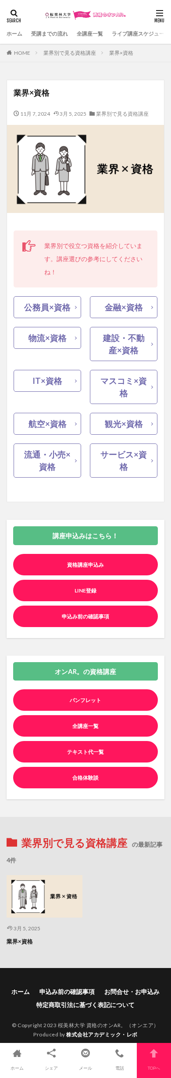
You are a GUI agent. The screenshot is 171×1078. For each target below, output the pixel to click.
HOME (22, 53)
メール (85, 1068)
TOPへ (154, 1068)
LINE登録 (85, 590)
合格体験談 (85, 777)
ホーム (14, 33)
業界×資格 (121, 53)
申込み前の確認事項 (85, 616)
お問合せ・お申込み (132, 991)
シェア (51, 1068)
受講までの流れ (49, 33)
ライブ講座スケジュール (141, 33)
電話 (119, 1068)
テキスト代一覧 (85, 751)
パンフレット (85, 700)
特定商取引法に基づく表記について (85, 1004)
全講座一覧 (90, 33)
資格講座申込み (85, 564)
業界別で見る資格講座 (69, 53)
